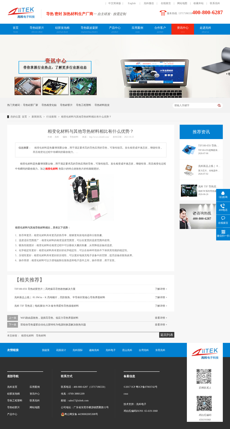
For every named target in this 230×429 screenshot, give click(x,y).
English (132, 3)
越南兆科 (94, 350)
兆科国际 (78, 350)
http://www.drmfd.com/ (99, 137)
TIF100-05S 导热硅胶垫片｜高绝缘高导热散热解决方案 (44, 289)
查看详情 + (161, 318)
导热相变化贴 (49, 105)
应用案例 (137, 29)
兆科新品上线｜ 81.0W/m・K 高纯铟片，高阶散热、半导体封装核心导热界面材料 (59, 297)
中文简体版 (114, 3)
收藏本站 (199, 3)
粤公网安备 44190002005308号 (81, 414)
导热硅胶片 (37, 29)
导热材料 (74, 137)
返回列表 (166, 335)
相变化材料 (27, 335)
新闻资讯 (37, 116)
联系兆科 (215, 3)
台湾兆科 (144, 350)
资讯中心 (182, 29)
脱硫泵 (46, 350)
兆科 (57, 137)
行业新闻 (51, 116)
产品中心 (115, 29)
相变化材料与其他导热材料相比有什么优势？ (86, 116)
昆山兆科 (127, 350)
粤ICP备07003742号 (146, 387)
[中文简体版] (97, 3)
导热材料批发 (102, 105)
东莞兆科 (160, 350)
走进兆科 (205, 29)
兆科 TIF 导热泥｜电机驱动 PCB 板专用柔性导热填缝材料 (46, 305)
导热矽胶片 (66, 105)
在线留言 (166, 3)
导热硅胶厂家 (30, 105)
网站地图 (182, 3)
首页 (16, 29)
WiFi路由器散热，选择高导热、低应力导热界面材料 (49, 318)
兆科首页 (12, 387)
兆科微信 (149, 3)
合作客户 (160, 29)
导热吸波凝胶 (89, 29)
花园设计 (61, 350)
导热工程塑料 (83, 105)
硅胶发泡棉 (62, 29)
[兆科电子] (21, 19)
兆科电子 (111, 350)
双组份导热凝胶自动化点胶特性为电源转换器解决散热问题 (53, 324)
